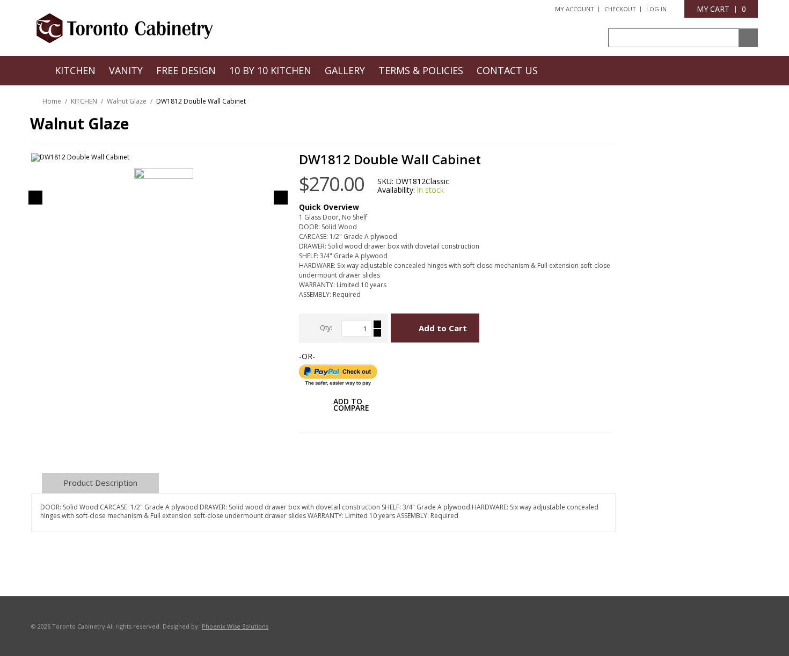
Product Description (100, 482)
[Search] (748, 37)
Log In (656, 9)
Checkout (620, 9)
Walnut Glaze (127, 101)
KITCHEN (84, 101)
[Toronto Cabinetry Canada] (124, 27)
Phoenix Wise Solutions (235, 626)
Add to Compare (351, 405)
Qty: (326, 327)
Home (51, 101)
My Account (574, 9)
